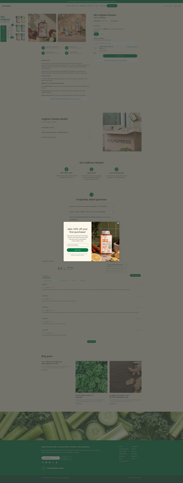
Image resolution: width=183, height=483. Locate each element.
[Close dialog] (118, 223)
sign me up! (77, 250)
